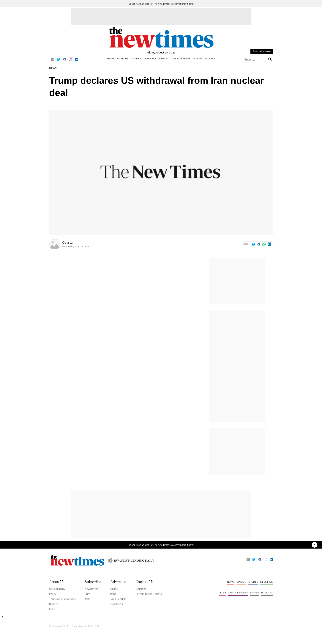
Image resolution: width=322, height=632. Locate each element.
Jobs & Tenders (180, 58)
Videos (163, 58)
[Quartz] (54, 248)
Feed (52, 608)
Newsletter (91, 588)
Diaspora (150, 58)
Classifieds (116, 603)
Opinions (122, 58)
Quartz (67, 242)
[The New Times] (161, 48)
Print (87, 593)
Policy (52, 593)
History (53, 603)
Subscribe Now (262, 51)
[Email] (52, 59)
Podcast (267, 592)
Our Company (57, 588)
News (110, 58)
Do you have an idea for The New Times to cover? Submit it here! (161, 4)
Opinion (241, 581)
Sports (136, 58)
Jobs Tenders (118, 598)
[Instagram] (70, 59)
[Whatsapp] (264, 244)
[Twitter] (58, 59)
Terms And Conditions (62, 598)
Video (222, 592)
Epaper (197, 58)
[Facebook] (64, 59)
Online (114, 588)
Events (210, 58)
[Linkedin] (76, 59)
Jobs (87, 598)
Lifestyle (266, 581)
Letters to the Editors (149, 593)
